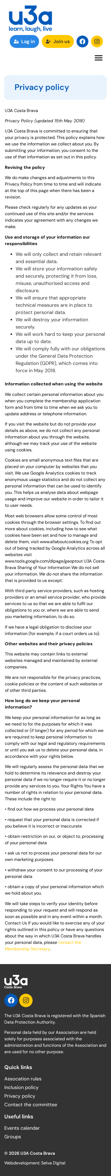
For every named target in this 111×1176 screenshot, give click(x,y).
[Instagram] (97, 41)
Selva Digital (53, 1163)
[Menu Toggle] (98, 57)
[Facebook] (82, 41)
